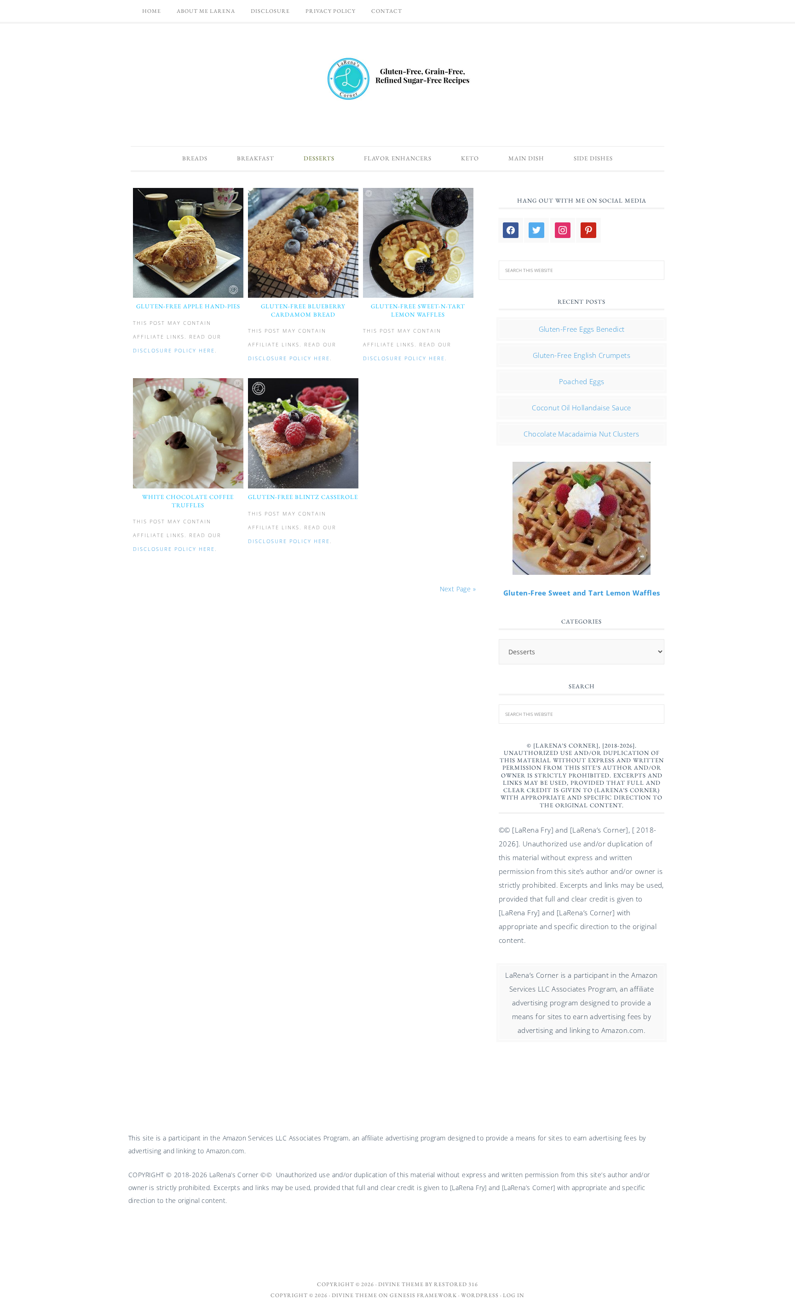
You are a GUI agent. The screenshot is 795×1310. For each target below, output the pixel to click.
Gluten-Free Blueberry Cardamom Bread (303, 310)
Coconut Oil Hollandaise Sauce (581, 407)
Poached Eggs (582, 381)
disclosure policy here (174, 350)
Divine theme (401, 1284)
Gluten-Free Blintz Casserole (303, 497)
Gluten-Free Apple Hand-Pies (188, 306)
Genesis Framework (423, 1295)
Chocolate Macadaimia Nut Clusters (581, 433)
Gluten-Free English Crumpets (581, 355)
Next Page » (458, 588)
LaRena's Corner (397, 80)
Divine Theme (354, 1295)
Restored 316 (456, 1284)
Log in (513, 1295)
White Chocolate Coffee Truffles (188, 501)
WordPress (480, 1295)
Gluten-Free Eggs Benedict (582, 329)
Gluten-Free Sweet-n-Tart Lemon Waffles (418, 310)
